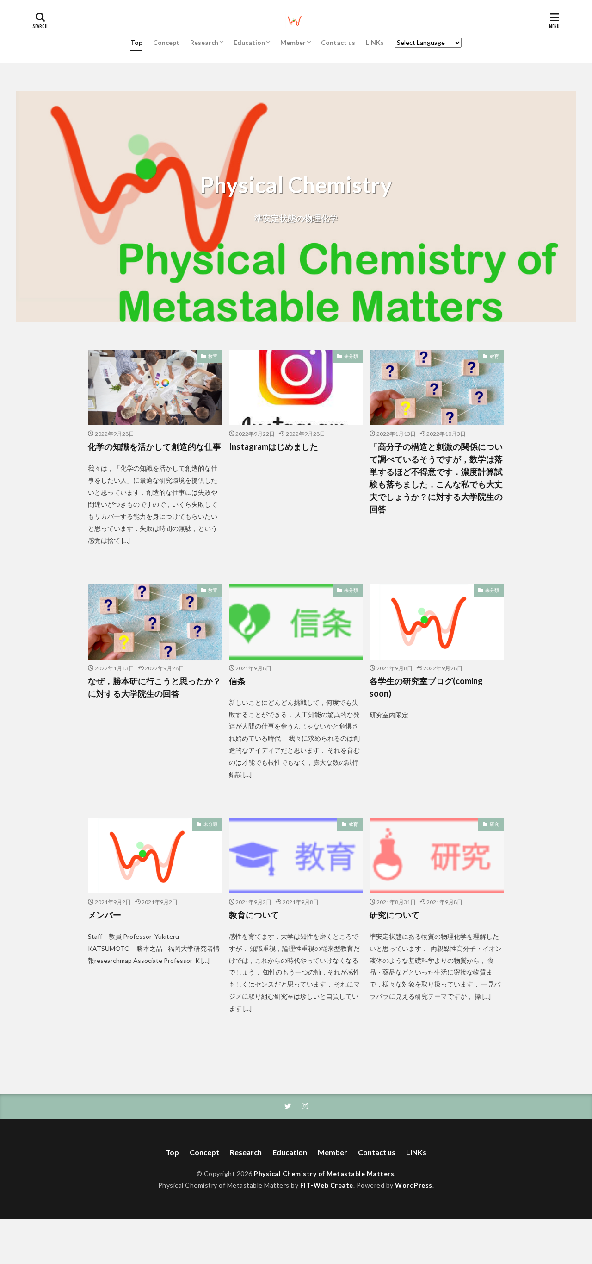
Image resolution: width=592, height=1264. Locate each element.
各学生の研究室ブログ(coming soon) (426, 687)
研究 (494, 824)
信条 (237, 681)
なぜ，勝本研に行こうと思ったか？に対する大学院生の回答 (154, 687)
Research (204, 42)
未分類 (351, 356)
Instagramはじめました (273, 446)
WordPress (413, 1185)
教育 (212, 356)
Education (249, 42)
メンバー (104, 915)
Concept (166, 42)
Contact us (338, 42)
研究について (394, 915)
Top (136, 42)
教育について (254, 915)
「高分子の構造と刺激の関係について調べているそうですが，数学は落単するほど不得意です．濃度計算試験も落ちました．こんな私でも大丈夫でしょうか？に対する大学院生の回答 (436, 477)
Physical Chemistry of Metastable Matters (324, 1173)
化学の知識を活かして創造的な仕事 (154, 446)
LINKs (375, 42)
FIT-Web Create (326, 1185)
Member (293, 42)
